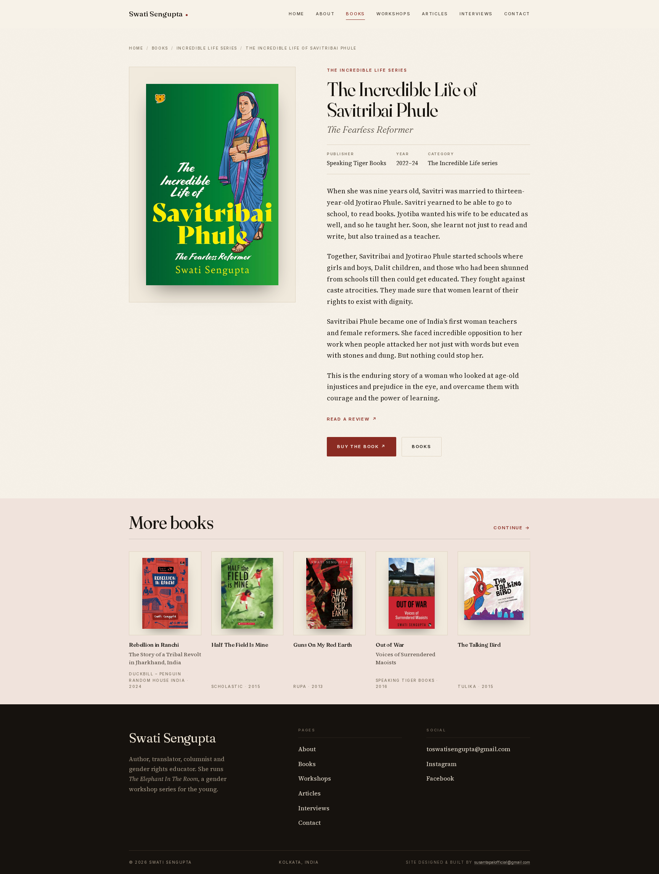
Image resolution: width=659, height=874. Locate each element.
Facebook (440, 778)
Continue (511, 527)
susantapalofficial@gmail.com (502, 862)
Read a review (352, 419)
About (325, 13)
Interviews (476, 13)
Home (296, 13)
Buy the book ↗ (361, 446)
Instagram (441, 764)
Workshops (393, 13)
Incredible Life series (207, 48)
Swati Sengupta (156, 14)
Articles (435, 13)
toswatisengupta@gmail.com (468, 749)
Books (355, 13)
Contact (517, 13)
